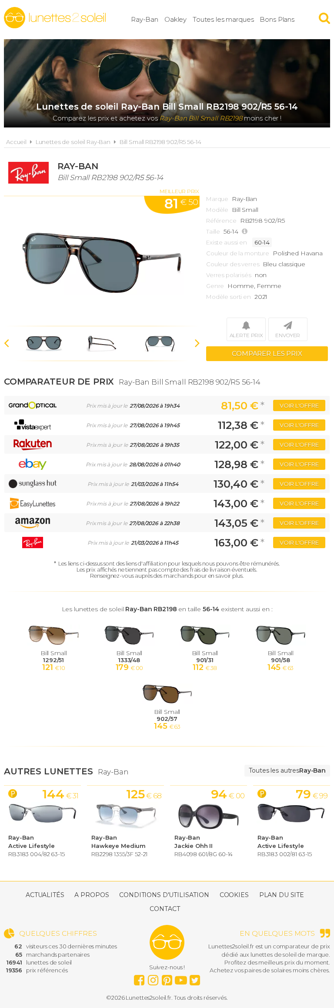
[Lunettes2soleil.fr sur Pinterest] (167, 978)
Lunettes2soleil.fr (55, 18)
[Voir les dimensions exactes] (246, 231)
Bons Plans (277, 19)
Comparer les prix (267, 353)
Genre (215, 285)
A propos (91, 895)
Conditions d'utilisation (164, 895)
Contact (165, 909)
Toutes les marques (223, 19)
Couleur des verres (232, 264)
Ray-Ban (144, 19)
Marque (217, 198)
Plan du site (281, 895)
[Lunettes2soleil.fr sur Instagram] (153, 978)
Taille (213, 231)
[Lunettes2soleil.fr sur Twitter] (195, 978)
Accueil (16, 141)
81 (181, 203)
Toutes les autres (287, 770)
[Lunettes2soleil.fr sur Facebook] (139, 978)
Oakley (175, 19)
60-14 (262, 242)
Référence (221, 220)
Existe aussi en (226, 242)
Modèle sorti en (228, 296)
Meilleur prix (179, 191)
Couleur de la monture (237, 253)
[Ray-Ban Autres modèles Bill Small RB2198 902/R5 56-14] (102, 261)
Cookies (234, 895)
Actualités (45, 895)
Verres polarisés (228, 274)
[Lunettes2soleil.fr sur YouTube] (181, 978)
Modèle (217, 209)
